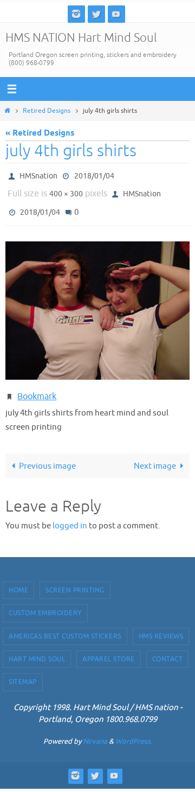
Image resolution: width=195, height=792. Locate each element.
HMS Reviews (161, 626)
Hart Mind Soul (37, 648)
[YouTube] (116, 13)
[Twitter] (96, 13)
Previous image (47, 455)
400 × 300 (66, 190)
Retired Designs (46, 110)
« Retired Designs (39, 133)
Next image (155, 455)
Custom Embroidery (45, 602)
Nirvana (95, 731)
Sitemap (23, 671)
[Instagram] (76, 13)
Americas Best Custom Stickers (65, 626)
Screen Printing (75, 580)
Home (18, 580)
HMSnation (38, 175)
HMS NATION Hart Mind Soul (81, 38)
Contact (167, 648)
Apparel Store (108, 648)
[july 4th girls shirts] (97, 303)
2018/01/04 (94, 175)
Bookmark (36, 387)
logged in (70, 515)
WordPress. (133, 731)
